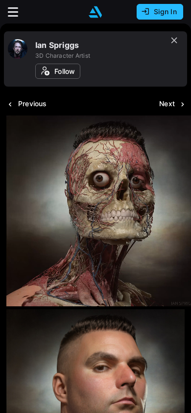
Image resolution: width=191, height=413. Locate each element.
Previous (32, 103)
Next (167, 103)
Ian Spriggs (57, 45)
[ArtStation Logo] (95, 12)
